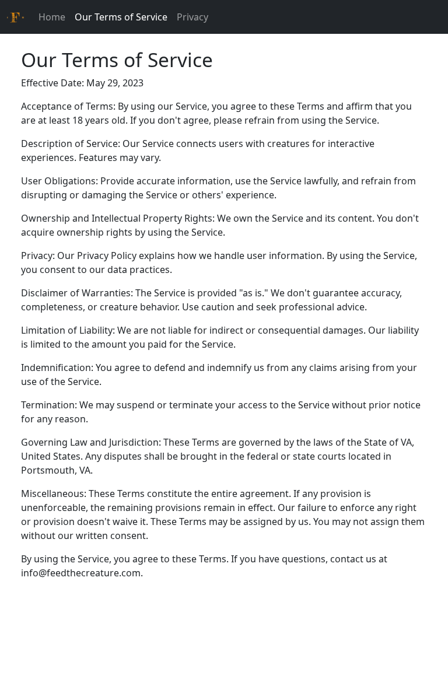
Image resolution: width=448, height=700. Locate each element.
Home (51, 16)
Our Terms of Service (121, 16)
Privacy (192, 16)
